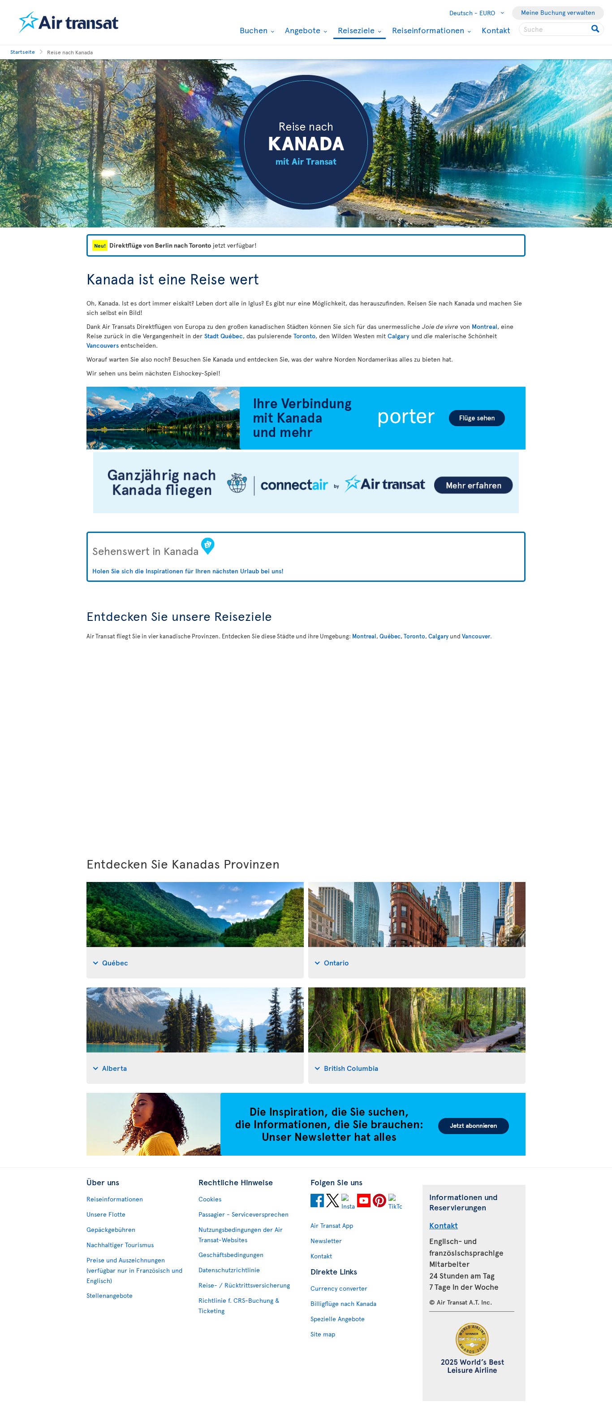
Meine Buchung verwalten (558, 12)
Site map (322, 1334)
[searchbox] (561, 29)
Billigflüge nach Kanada (343, 1303)
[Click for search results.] (596, 29)
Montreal (484, 326)
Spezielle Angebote (337, 1318)
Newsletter (326, 1240)
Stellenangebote (109, 1295)
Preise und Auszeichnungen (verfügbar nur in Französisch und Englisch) (134, 1270)
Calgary (398, 336)
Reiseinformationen (427, 30)
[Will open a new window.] (317, 1202)
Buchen (252, 30)
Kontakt (496, 29)
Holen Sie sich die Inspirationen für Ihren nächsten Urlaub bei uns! (188, 571)
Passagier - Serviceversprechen (243, 1214)
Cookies (209, 1199)
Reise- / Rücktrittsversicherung (244, 1285)
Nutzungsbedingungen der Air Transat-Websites (240, 1234)
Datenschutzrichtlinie (229, 1270)
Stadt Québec (223, 336)
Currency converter (338, 1288)
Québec (390, 636)
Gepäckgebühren (110, 1229)
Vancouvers (102, 345)
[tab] (195, 930)
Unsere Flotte (105, 1214)
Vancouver (476, 636)
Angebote (301, 30)
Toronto (304, 336)
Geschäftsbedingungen (230, 1254)
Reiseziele (355, 30)
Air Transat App (331, 1225)
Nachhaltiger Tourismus (120, 1244)
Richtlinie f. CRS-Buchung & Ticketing (238, 1305)
